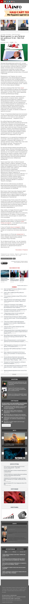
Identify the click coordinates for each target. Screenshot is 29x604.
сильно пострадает (15, 227)
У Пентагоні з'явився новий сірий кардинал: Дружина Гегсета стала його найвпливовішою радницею (14, 323)
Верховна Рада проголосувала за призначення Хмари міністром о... (8, 28)
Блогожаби (14, 489)
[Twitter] (9, 2)
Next (27, 25)
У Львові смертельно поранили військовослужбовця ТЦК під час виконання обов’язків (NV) (15, 475)
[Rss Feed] (5, 2)
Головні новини (8, 587)
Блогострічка (14, 464)
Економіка (22, 587)
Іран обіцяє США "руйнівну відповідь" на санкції (15, 348)
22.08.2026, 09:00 (7, 468)
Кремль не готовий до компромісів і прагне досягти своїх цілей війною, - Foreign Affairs (17, 395)
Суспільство (18, 587)
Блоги (14, 523)
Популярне (20, 549)
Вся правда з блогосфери (6, 34)
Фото (14, 430)
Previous (1, 25)
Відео (5, 590)
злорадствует (20, 234)
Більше (14, 374)
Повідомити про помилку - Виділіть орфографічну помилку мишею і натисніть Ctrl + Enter (14, 254)
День (6, 551)
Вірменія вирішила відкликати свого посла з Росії (15, 370)
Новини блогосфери (16, 34)
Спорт (24, 589)
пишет (22, 88)
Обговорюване (10, 549)
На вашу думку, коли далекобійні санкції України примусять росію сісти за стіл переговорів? (14, 404)
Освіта (14, 589)
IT (18, 589)
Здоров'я (21, 589)
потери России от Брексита (6, 258)
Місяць (14, 551)
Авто (16, 589)
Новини (14, 287)
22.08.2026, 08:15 (7, 481)
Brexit (14, 258)
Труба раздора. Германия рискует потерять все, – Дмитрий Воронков (5, 280)
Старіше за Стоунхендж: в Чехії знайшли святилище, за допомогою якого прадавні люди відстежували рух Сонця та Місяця (15, 306)
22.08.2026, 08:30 (7, 476)
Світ (25, 587)
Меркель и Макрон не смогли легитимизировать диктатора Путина (14, 280)
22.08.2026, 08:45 (7, 472)
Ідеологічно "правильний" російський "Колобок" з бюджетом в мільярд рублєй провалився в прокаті (17, 539)
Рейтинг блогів (21, 590)
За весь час (22, 551)
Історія (10, 589)
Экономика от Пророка (21, 250)
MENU (1, 1)
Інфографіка (14, 507)
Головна (3, 587)
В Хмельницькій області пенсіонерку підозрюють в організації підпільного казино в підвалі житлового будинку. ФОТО (16, 332)
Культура (4, 589)
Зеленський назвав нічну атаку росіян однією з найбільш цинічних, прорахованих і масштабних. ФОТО (16, 445)
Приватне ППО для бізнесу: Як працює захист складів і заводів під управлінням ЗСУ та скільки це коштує (17, 389)
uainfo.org (15, 596)
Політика (13, 587)
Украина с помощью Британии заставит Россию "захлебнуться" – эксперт (24, 281)
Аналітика (14, 379)
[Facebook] (7, 2)
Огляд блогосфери (10, 590)
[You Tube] (11, 2)
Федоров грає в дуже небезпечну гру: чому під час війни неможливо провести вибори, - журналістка (17, 383)
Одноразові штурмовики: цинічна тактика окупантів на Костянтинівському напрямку (17, 527)
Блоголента (17, 590)
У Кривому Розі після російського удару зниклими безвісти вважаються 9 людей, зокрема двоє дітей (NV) (15, 479)
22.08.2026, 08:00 (7, 485)
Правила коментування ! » (22, 285)
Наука (8, 589)
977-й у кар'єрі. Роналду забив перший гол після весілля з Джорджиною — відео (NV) (14, 467)
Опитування (14, 400)
